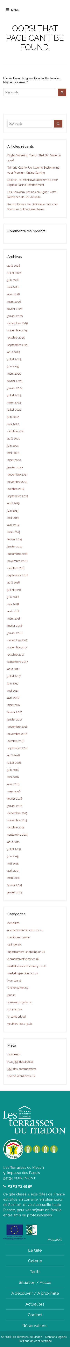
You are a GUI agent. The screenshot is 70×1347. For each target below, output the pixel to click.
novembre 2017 (17, 647)
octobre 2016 (15, 741)
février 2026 (15, 308)
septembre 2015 (17, 834)
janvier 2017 (14, 719)
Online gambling (17, 987)
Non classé (14, 980)
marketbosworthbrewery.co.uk (26, 966)
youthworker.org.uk (19, 1023)
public (11, 995)
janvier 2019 (14, 546)
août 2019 (13, 503)
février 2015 (14, 885)
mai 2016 (13, 777)
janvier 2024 (15, 388)
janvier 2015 (14, 892)
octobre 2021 (15, 431)
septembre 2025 (17, 344)
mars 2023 (14, 402)
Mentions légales (56, 1336)
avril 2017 (13, 697)
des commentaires (22, 1068)
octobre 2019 (15, 488)
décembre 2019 (17, 474)
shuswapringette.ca (19, 1002)
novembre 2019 (17, 481)
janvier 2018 (14, 633)
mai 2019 (13, 517)
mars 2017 (13, 705)
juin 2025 (13, 366)
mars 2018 (14, 618)
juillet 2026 (14, 272)
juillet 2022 (14, 409)
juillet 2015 (14, 849)
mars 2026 (14, 301)
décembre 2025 (17, 323)
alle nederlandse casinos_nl (24, 930)
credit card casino (18, 937)
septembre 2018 (17, 575)
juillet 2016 (14, 762)
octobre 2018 (15, 568)
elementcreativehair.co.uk (23, 959)
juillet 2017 (14, 676)
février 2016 (14, 798)
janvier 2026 (15, 316)
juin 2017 (12, 683)
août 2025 (13, 352)
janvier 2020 (15, 467)
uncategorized (16, 1016)
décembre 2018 (17, 553)
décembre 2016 (17, 726)
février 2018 (14, 625)
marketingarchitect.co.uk (22, 973)
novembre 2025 (17, 330)
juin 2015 (12, 856)
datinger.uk (14, 944)
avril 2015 (13, 870)
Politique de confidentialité (35, 1341)
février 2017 (14, 712)
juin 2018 (13, 597)
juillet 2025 (14, 359)
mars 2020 (14, 460)
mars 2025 (14, 373)
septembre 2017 (17, 661)
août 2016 (13, 755)
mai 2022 (13, 424)
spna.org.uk (14, 1009)
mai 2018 (13, 604)
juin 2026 (13, 280)
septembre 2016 (17, 748)
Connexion (14, 1054)
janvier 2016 (14, 806)
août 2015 (13, 842)
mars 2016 (14, 791)
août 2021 (13, 438)
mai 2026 (13, 287)
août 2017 (13, 668)
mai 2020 (13, 452)
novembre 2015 (17, 820)
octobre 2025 (15, 337)
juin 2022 (13, 416)
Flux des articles (20, 1061)
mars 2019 (13, 532)
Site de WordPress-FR (21, 1076)
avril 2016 (13, 784)
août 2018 (13, 582)
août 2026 (13, 265)
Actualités (13, 923)
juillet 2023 (14, 395)
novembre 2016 (17, 733)
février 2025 (14, 381)
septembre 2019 (17, 496)
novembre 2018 (17, 561)
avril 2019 (13, 525)
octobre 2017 (15, 654)
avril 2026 (13, 294)
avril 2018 (13, 611)
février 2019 (14, 539)
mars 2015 (13, 877)
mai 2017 (12, 690)
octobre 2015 (15, 827)
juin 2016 (13, 769)
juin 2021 (12, 445)
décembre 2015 (17, 813)
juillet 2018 (14, 589)
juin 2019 (12, 510)
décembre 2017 (17, 640)
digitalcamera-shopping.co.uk (26, 951)
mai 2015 (12, 863)
